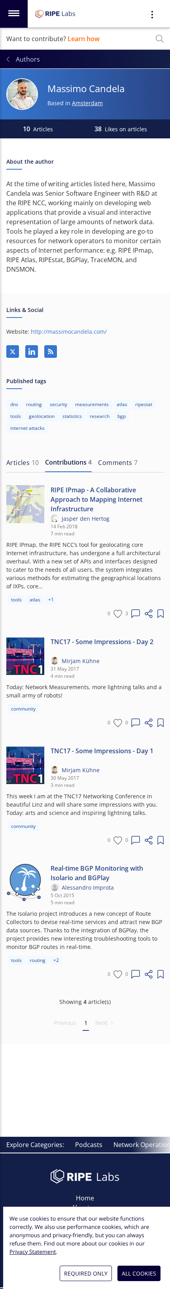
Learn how (84, 38)
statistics (72, 416)
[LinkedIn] (31, 351)
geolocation (42, 416)
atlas (122, 404)
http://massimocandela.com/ (69, 331)
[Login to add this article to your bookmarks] (160, 613)
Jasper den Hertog (86, 518)
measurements (92, 404)
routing (34, 404)
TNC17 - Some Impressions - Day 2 (102, 641)
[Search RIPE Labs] (160, 39)
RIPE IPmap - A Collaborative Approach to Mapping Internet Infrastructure (96, 499)
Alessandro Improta (88, 887)
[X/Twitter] (12, 351)
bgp (121, 416)
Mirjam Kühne (81, 661)
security (58, 404)
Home (85, 1198)
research (100, 416)
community (23, 708)
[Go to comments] (135, 613)
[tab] (22, 462)
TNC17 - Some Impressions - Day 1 (102, 751)
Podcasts (88, 1144)
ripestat (143, 404)
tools (15, 416)
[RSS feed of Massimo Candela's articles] (50, 351)
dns (14, 404)
